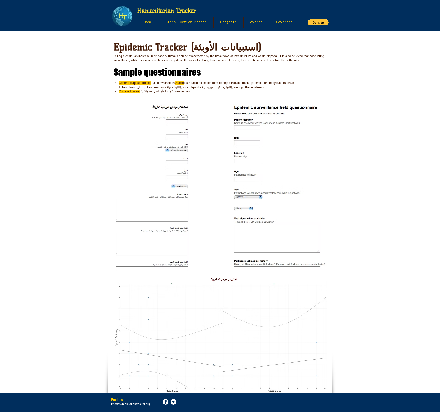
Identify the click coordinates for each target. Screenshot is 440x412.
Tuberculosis (127, 87)
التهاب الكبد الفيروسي (217, 87)
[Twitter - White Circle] (173, 402)
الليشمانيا (174, 87)
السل (141, 87)
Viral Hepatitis (192, 87)
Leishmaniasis (156, 87)
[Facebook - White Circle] (165, 402)
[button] (228, 22)
